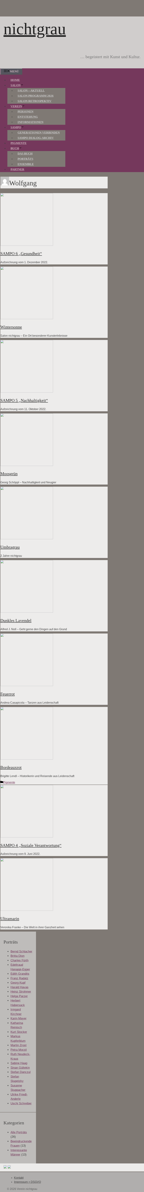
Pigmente (19, 143)
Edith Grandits (20, 973)
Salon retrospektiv (34, 101)
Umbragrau (10, 547)
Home (15, 80)
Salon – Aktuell (31, 90)
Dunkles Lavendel (15, 620)
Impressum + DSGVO (27, 1181)
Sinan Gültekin (20, 1067)
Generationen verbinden (39, 132)
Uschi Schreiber (21, 1103)
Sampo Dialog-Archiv (36, 137)
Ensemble (26, 164)
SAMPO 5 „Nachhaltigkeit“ (24, 400)
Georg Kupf (18, 982)
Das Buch (25, 153)
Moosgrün (9, 473)
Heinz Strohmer (21, 991)
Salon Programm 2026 (36, 95)
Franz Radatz (19, 978)
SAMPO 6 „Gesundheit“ (21, 253)
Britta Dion (17, 956)
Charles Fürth (19, 960)
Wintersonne (11, 327)
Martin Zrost (19, 1045)
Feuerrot (7, 694)
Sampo (16, 127)
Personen (25, 111)
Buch (15, 148)
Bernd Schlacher (21, 951)
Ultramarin (9, 918)
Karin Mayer (19, 1018)
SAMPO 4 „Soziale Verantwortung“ (30, 845)
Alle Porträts (19, 1132)
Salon (16, 85)
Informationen (30, 122)
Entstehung (28, 116)
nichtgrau (35, 29)
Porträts (25, 159)
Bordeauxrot (11, 767)
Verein (16, 106)
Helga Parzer (19, 996)
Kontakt (19, 1177)
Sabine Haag (19, 1063)
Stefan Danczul (21, 1072)
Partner (17, 169)
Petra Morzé (19, 1049)
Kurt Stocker (19, 1032)
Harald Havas (19, 987)
